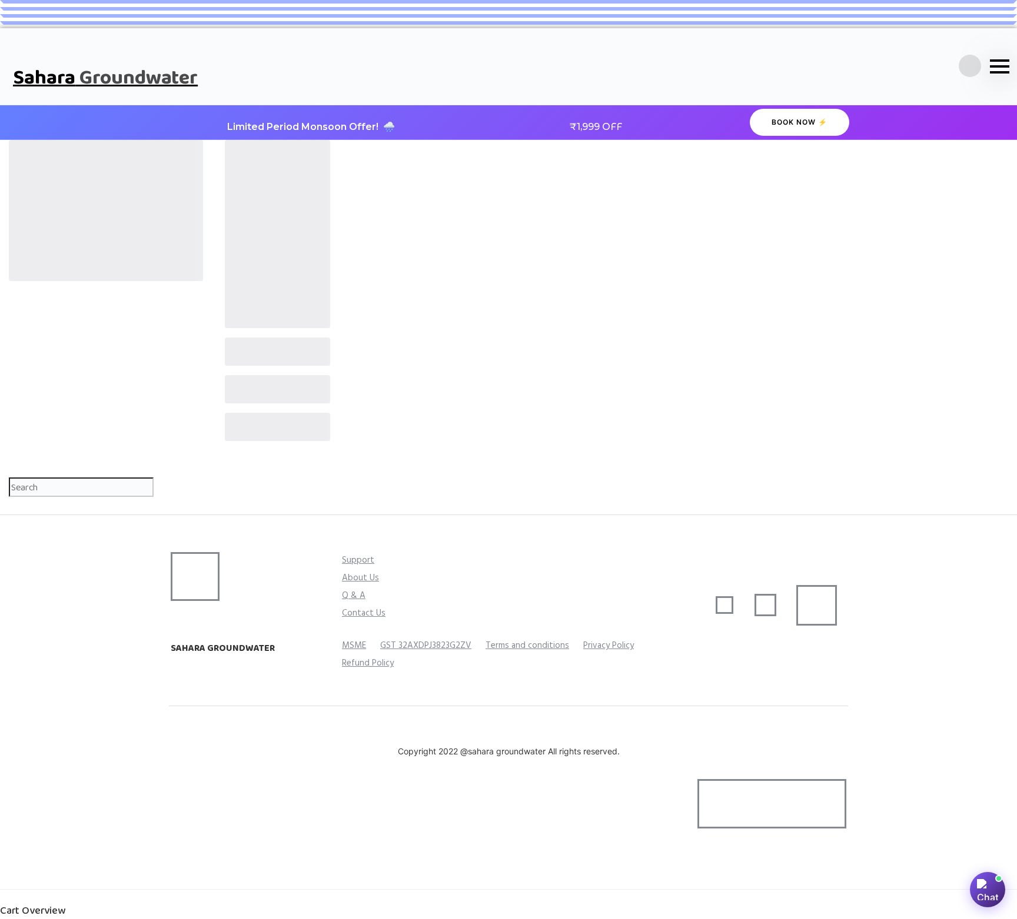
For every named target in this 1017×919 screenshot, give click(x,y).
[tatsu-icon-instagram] (195, 869)
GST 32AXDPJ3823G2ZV (425, 646)
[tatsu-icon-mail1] (193, 666)
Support (358, 560)
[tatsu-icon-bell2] (970, 67)
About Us (360, 578)
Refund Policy (368, 663)
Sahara (105, 76)
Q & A (353, 596)
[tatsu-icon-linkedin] (215, 869)
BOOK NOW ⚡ (799, 122)
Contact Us (363, 613)
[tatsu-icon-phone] (176, 666)
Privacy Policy (608, 646)
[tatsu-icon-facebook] (176, 869)
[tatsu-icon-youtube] (232, 869)
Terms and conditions (527, 646)
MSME (354, 646)
